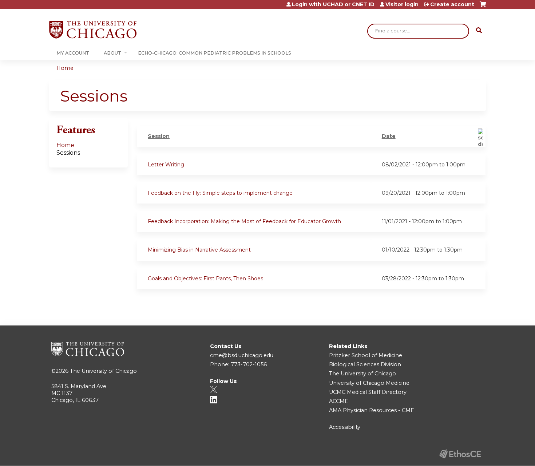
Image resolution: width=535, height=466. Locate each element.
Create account (452, 4)
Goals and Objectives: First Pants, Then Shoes (205, 278)
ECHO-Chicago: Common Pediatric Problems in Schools (214, 53)
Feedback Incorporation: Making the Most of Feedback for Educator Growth (244, 221)
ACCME (338, 401)
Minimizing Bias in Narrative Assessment (199, 249)
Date (389, 136)
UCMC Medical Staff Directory (368, 392)
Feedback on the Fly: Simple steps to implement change (220, 193)
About (112, 53)
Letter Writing (166, 164)
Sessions (68, 152)
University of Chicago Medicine (369, 383)
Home (65, 68)
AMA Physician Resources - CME (371, 410)
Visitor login (402, 4)
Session (159, 136)
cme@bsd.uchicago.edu (241, 355)
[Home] (92, 29)
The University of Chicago (103, 371)
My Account (72, 53)
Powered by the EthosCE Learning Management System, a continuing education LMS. (460, 454)
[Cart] (483, 7)
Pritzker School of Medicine (365, 355)
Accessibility (344, 427)
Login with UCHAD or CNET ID (333, 4)
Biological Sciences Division (365, 364)
